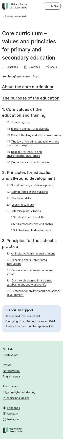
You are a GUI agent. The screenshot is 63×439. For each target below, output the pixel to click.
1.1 (18, 122)
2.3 (19, 198)
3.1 (31, 253)
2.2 (27, 191)
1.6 (28, 162)
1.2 (28, 128)
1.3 (34, 135)
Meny (54, 6)
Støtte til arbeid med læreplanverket (29, 326)
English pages (11, 376)
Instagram (13, 419)
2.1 (30, 185)
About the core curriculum (27, 86)
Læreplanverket (15, 16)
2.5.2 (32, 224)
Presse (7, 365)
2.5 (24, 211)
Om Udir (8, 349)
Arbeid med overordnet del (22, 316)
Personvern (10, 386)
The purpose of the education (30, 98)
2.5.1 (27, 217)
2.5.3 (31, 230)
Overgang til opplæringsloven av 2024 (30, 321)
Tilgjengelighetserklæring (19, 392)
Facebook (13, 407)
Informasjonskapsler (16, 398)
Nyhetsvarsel (11, 370)
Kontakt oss (10, 355)
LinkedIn (12, 413)
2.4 (20, 204)
